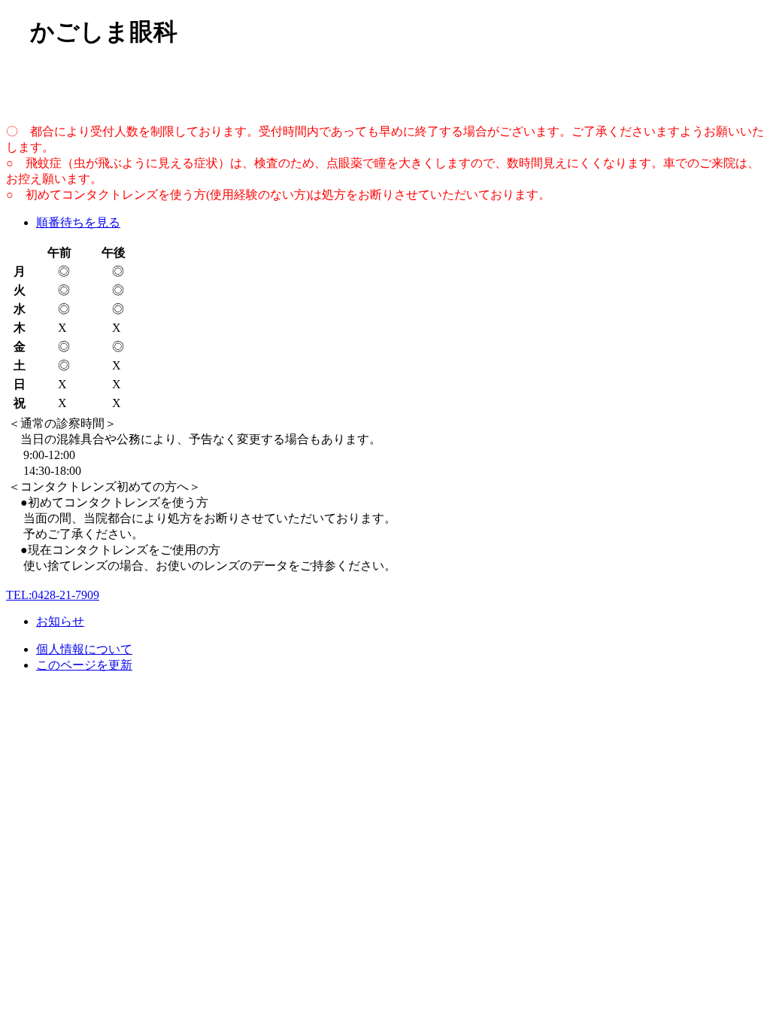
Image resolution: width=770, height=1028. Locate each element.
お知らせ (60, 621)
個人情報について (84, 649)
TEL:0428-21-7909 (52, 595)
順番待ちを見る (78, 222)
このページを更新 (84, 664)
